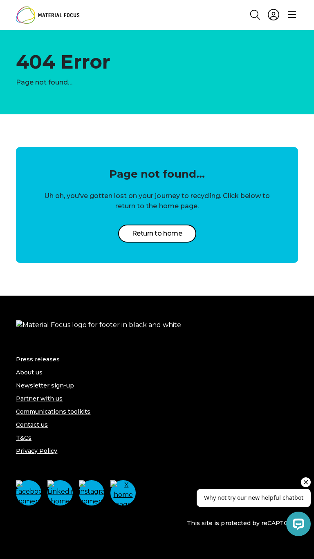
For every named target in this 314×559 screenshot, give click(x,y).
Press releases (38, 359)
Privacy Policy (36, 450)
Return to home (157, 233)
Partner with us (39, 398)
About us (29, 372)
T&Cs (23, 437)
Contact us (32, 424)
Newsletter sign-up (45, 385)
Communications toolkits (53, 411)
